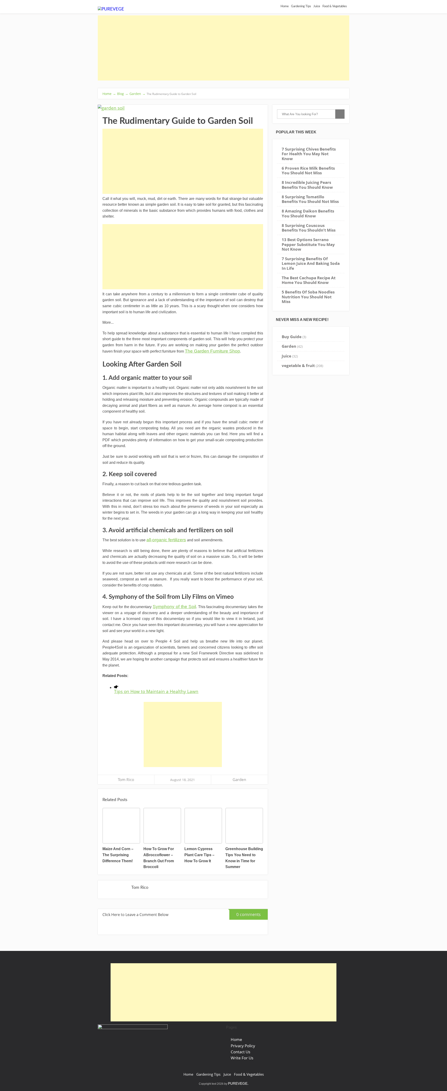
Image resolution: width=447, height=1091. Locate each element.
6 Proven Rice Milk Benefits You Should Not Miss (308, 170)
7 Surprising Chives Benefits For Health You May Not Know (309, 153)
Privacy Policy (243, 1045)
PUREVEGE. (238, 1083)
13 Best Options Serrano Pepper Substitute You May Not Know (308, 244)
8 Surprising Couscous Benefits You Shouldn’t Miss (308, 228)
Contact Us (240, 1051)
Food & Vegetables (334, 6)
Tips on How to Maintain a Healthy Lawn (156, 691)
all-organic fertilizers (166, 539)
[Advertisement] (223, 48)
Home (236, 1039)
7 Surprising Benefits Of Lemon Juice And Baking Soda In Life (311, 263)
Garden (239, 779)
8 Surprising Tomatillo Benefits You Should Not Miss (310, 199)
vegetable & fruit (298, 365)
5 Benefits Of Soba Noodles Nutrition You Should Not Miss (308, 296)
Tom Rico (126, 779)
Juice (286, 356)
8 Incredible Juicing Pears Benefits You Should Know (307, 185)
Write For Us (242, 1058)
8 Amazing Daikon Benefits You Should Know (308, 213)
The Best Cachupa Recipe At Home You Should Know (308, 280)
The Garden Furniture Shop (212, 351)
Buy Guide (291, 336)
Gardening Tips (208, 1074)
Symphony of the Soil (174, 606)
